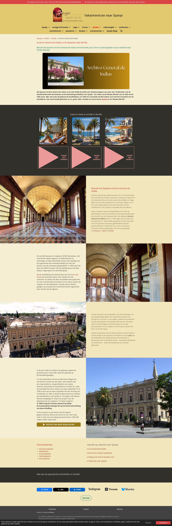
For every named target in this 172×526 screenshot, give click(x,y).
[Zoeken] (121, 31)
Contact (86, 509)
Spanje (39, 38)
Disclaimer (52, 509)
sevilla (54, 38)
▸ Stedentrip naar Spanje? (97, 461)
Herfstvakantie (45, 456)
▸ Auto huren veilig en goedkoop (99, 453)
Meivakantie (43, 451)
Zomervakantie (45, 454)
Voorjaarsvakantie (46, 449)
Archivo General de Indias (68, 38)
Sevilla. (111, 231)
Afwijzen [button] (148, 523)
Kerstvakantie (44, 458)
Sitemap (119, 509)
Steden (46, 38)
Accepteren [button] (163, 523)
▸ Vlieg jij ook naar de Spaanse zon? (100, 457)
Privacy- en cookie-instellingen (45, 512)
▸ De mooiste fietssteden (96, 449)
